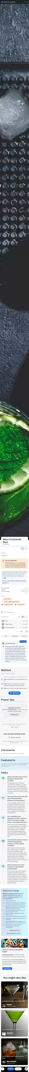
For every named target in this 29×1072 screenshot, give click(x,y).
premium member (13, 897)
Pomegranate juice (9, 627)
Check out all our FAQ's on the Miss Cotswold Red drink (14, 582)
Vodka (6, 621)
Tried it (19, 1068)
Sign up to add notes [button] (15, 737)
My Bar (6, 564)
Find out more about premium (14, 933)
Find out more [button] (14, 714)
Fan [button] (6, 636)
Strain (16, 727)
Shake (12, 727)
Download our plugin (7, 954)
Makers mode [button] (16, 693)
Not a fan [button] (24, 636)
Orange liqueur (8, 624)
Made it (11, 1068)
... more (4, 578)
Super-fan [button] (15, 636)
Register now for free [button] (14, 930)
